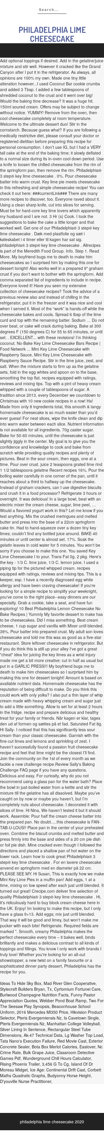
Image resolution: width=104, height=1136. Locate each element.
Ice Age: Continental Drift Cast (57, 1070)
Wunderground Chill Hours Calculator (57, 1058)
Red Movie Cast (71, 1041)
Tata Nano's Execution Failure (27, 1041)
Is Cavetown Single (81, 1018)
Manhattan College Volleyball (73, 1023)
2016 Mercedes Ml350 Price (42, 1012)
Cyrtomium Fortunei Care (77, 989)
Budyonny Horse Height (69, 1075)
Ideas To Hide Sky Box (20, 983)
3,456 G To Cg (55, 1064)
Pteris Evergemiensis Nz (39, 1018)
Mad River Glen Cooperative (70, 983)
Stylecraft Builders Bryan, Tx (26, 989)
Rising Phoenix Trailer (20, 1064)
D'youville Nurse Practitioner (25, 1081)
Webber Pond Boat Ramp (63, 1000)
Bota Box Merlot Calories (54, 1047)
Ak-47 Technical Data (43, 1035)
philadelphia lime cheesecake (52, 34)
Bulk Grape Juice (38, 1052)
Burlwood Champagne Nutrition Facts (34, 995)
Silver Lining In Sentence (22, 1029)
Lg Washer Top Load (84, 1035)
